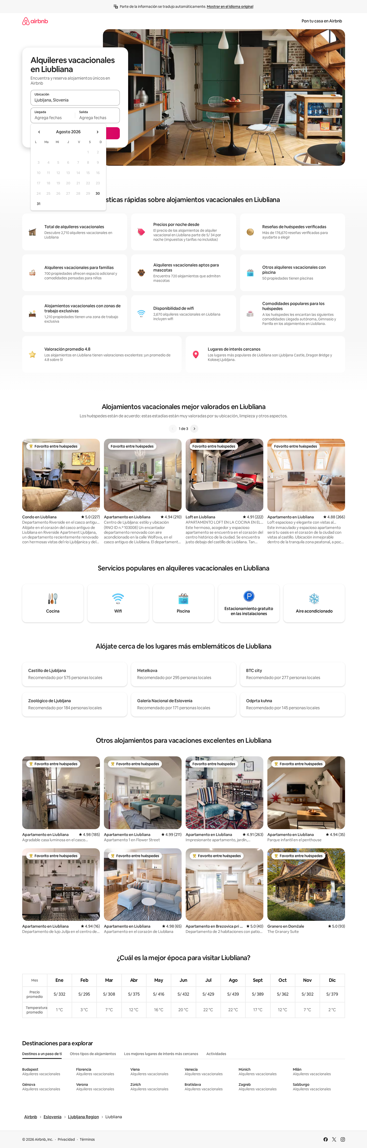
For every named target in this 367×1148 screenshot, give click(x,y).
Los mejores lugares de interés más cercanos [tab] (161, 1054)
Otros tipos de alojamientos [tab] (93, 1054)
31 (38, 203)
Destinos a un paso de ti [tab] (42, 1054)
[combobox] (75, 100)
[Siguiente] (194, 429)
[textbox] (53, 118)
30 (98, 193)
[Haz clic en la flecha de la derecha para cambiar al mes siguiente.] (97, 131)
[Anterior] (173, 429)
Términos (87, 1139)
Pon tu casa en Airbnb (322, 21)
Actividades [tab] (216, 1054)
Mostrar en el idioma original (230, 6)
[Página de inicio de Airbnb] (35, 21)
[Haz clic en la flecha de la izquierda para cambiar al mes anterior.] (39, 131)
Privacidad (66, 1139)
